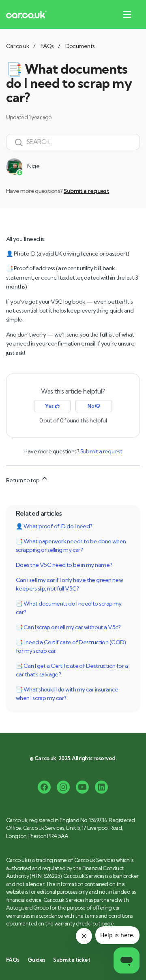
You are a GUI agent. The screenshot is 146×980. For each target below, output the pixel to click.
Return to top (23, 480)
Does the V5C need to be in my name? (64, 565)
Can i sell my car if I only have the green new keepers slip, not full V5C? (69, 584)
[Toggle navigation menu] (125, 15)
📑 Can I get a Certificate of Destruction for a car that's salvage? (72, 670)
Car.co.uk (17, 46)
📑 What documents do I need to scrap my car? (69, 608)
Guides (36, 959)
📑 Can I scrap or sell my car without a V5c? (68, 627)
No (91, 406)
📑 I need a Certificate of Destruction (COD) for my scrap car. (71, 646)
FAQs (47, 46)
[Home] (26, 14)
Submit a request (86, 191)
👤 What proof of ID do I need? (54, 526)
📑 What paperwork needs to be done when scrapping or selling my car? (71, 545)
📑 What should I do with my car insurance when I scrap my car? (67, 694)
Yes (49, 406)
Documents (80, 46)
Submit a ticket (71, 959)
